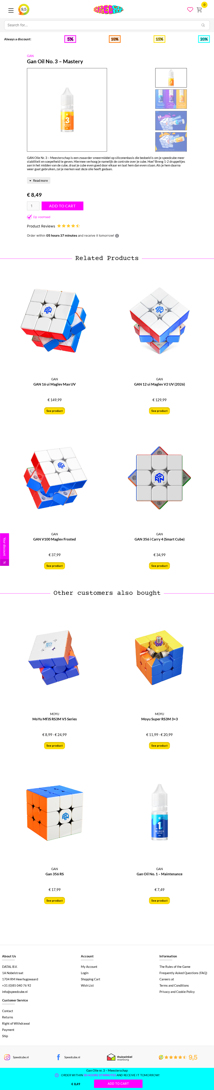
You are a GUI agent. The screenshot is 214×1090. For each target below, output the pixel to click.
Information (168, 956)
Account (87, 956)
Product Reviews (41, 226)
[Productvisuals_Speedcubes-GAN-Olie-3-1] (67, 110)
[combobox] (100, 25)
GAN (30, 56)
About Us (9, 956)
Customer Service (15, 1000)
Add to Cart (62, 206)
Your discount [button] (4, 550)
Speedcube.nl (21, 1057)
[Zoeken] (203, 25)
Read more (40, 180)
